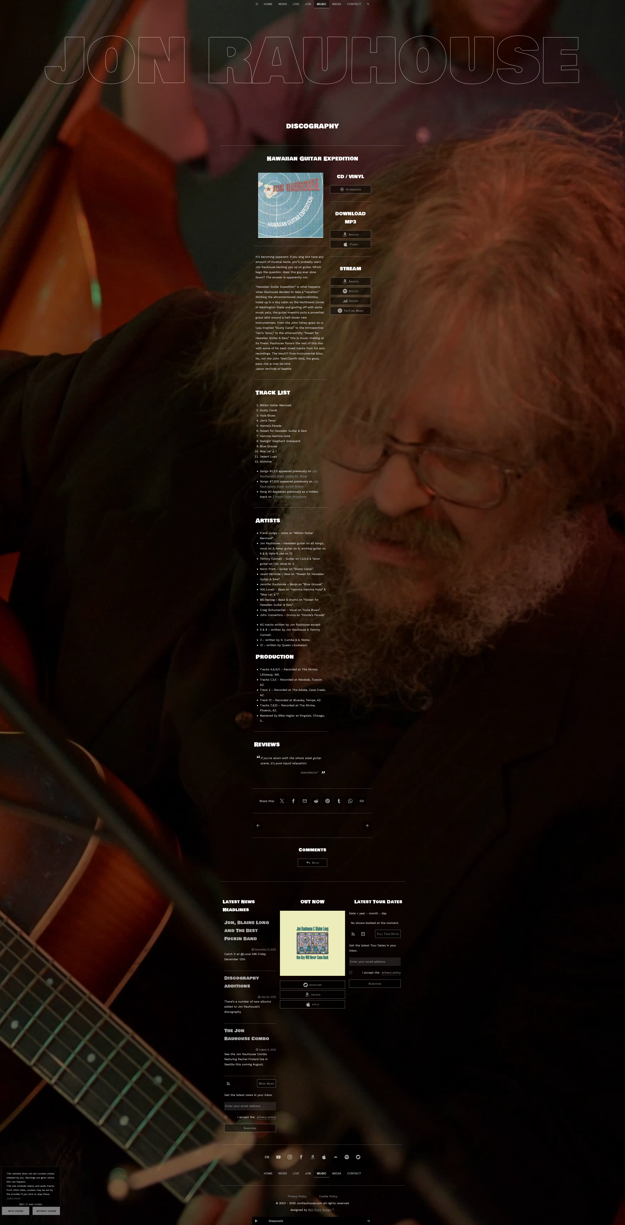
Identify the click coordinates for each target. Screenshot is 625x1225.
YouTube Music (353, 310)
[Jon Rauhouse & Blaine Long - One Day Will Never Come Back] (312, 946)
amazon (315, 994)
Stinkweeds (353, 189)
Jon (308, 4)
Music (321, 4)
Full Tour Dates (388, 933)
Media (336, 4)
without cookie (46, 1210)
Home (268, 4)
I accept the (256, 1117)
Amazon (354, 234)
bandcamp (315, 984)
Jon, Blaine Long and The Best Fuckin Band (246, 930)
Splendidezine (309, 772)
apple (315, 1004)
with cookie (15, 1210)
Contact (354, 4)
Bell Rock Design (319, 1209)
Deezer (353, 301)
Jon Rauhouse (312, 61)
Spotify (353, 291)
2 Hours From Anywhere (289, 496)
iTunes (353, 244)
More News (266, 1083)
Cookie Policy (328, 1196)
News (282, 4)
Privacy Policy (297, 1196)
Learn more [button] (13, 1198)
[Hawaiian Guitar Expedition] (291, 209)
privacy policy (266, 1117)
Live (296, 4)
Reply (315, 862)
